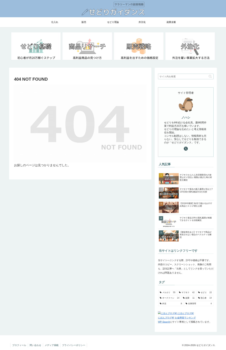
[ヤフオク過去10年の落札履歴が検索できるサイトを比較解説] (87, 46)
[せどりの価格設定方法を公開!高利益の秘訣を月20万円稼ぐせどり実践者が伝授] (138, 46)
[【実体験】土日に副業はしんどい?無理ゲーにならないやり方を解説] (190, 46)
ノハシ (185, 117)
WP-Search (164, 321)
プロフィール (19, 345)
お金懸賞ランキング (185, 317)
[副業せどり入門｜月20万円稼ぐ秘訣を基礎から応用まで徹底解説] (36, 46)
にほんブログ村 (166, 317)
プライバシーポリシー (73, 345)
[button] (210, 76)
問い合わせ (35, 345)
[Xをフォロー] (186, 149)
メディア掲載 (52, 345)
